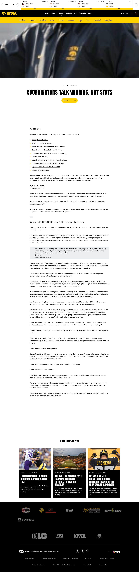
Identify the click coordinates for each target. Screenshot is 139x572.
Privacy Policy (29, 558)
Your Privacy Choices (107, 558)
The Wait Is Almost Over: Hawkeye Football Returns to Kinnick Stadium (69, 480)
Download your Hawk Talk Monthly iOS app (48, 150)
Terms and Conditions (70, 558)
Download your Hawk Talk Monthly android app (49, 153)
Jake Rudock (76, 356)
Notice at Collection (38, 565)
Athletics (83, 13)
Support (61, 13)
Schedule (42, 20)
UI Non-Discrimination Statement (64, 565)
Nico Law (45, 317)
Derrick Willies (35, 315)
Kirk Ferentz (81, 330)
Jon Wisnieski (38, 325)
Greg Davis (66, 209)
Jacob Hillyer (72, 385)
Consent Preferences (49, 558)
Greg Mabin (34, 317)
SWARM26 (97, 20)
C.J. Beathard (98, 356)
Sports (47, 13)
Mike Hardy (68, 317)
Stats (80, 20)
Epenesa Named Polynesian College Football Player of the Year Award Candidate (102, 480)
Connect (69, 13)
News (88, 20)
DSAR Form (88, 558)
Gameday (71, 20)
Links (35, 8)
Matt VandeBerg (50, 315)
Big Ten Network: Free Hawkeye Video (46, 167)
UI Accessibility (87, 565)
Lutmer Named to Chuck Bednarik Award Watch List (34, 479)
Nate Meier (80, 317)
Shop (89, 13)
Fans (75, 13)
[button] (17, 4)
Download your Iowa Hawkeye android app (48, 163)
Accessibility (103, 565)
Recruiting (108, 20)
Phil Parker (38, 255)
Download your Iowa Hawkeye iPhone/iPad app (49, 160)
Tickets (53, 13)
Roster (52, 20)
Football (65, 85)
